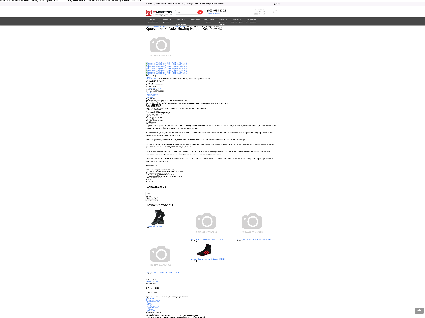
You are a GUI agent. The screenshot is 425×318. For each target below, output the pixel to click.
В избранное (150, 96)
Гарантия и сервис (174, 4)
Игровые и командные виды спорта (181, 22)
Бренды (183, 4)
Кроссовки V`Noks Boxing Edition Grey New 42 (254, 239)
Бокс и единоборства (153, 21)
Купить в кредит (152, 94)
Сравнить (149, 97)
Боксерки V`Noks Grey (154, 226)
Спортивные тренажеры (167, 21)
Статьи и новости (199, 4)
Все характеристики (153, 88)
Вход (277, 4)
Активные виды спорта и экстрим (223, 22)
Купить (148, 77)
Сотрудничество (211, 4)
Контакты (221, 4)
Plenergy (190, 4)
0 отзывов (149, 93)
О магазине (149, 4)
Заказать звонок (213, 13)
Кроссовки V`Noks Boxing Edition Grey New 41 (163, 272)
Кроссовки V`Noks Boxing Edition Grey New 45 (208, 239)
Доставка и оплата (160, 4)
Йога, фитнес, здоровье (209, 21)
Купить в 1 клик (151, 79)
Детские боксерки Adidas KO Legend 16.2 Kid (208, 259)
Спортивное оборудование (251, 21)
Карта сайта (150, 311)
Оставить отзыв (152, 200)
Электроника (195, 20)
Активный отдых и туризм (237, 21)
